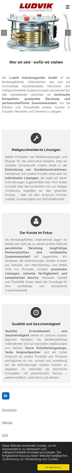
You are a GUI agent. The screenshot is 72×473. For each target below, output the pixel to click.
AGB (5, 435)
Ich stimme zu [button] (53, 467)
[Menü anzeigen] (67, 7)
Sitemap (7, 422)
